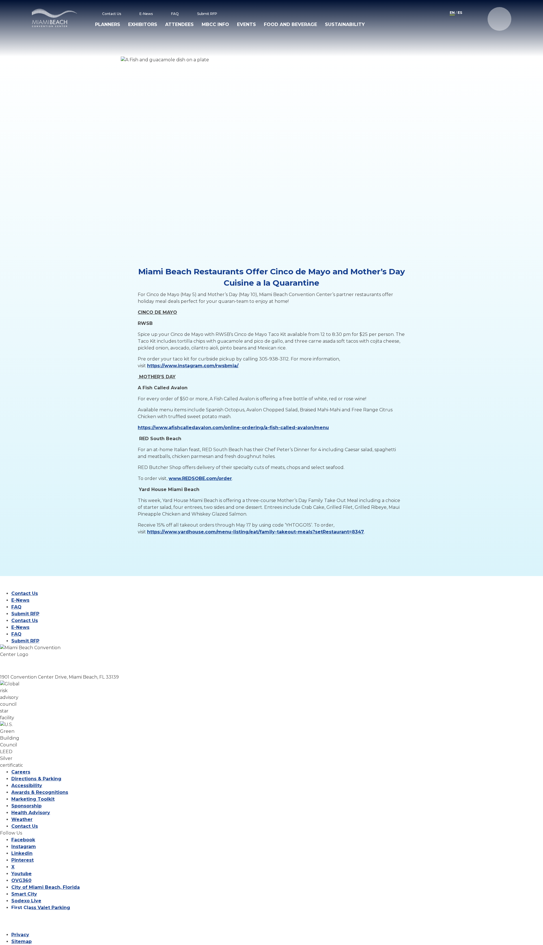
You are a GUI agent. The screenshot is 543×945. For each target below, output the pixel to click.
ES (460, 12)
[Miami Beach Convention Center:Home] (54, 18)
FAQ (175, 14)
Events (246, 24)
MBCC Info (215, 24)
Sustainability (345, 24)
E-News (146, 14)
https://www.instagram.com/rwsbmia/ (192, 365)
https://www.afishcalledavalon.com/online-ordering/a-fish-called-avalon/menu (233, 427)
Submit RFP (207, 14)
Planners (107, 24)
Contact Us (111, 14)
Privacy (20, 934)
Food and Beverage (290, 24)
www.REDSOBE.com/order (200, 478)
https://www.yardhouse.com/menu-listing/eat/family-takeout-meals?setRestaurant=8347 (255, 532)
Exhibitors (142, 24)
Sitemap (21, 941)
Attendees (179, 24)
